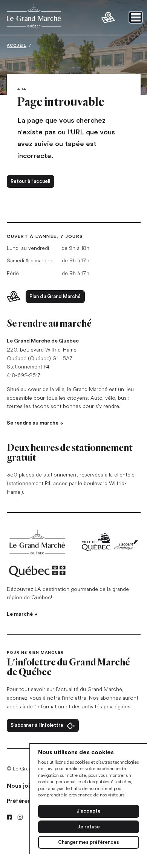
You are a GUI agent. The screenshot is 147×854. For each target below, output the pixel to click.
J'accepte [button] (89, 810)
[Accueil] (38, 542)
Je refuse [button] (88, 826)
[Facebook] (9, 817)
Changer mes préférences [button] (88, 842)
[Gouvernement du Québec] (38, 571)
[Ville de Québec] (110, 542)
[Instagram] (20, 817)
